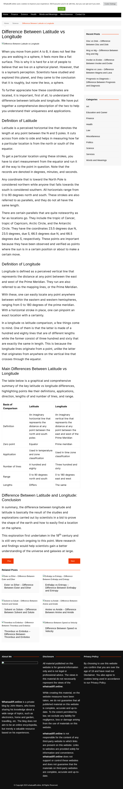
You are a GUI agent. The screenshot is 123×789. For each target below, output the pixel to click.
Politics (89, 142)
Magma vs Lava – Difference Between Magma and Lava (100, 71)
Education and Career (96, 112)
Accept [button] (61, 9)
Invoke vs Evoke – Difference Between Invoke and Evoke (100, 62)
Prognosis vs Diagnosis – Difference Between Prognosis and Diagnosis (100, 82)
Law (88, 130)
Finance (14, 14)
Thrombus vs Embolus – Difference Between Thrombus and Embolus (17, 634)
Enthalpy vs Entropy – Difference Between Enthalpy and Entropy (60, 587)
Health (33, 14)
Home (5, 14)
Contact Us (80, 14)
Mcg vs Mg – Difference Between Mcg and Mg (102, 52)
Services (90, 154)
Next (73, 561)
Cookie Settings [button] (110, 4)
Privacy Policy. (98, 682)
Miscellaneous (66, 14)
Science (24, 14)
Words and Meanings (48, 14)
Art (87, 106)
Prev (9, 561)
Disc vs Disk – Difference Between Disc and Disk (98, 43)
